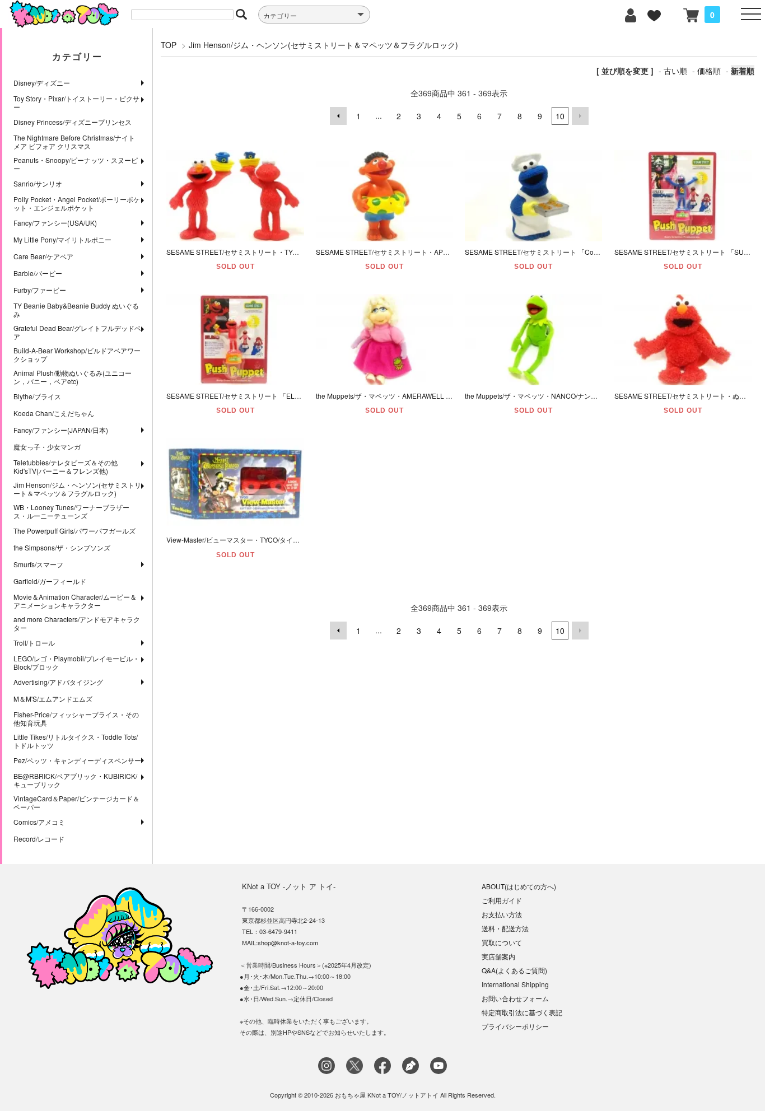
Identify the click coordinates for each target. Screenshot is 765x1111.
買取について (502, 942)
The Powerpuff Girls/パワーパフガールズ (74, 530)
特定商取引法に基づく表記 (522, 1012)
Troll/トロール (34, 642)
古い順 (675, 70)
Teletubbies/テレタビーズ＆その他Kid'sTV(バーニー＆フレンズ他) (65, 466)
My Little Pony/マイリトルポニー (62, 239)
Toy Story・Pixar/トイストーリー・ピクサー (76, 102)
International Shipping (515, 984)
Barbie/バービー (37, 273)
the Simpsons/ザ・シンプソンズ (61, 547)
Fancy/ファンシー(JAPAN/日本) (60, 430)
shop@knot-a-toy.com (288, 942)
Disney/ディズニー (41, 82)
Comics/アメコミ (39, 822)
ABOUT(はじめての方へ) (519, 886)
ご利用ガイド (502, 900)
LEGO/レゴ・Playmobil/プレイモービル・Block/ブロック (76, 662)
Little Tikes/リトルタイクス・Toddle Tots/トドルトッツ (75, 741)
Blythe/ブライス (37, 396)
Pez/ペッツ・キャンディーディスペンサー (77, 760)
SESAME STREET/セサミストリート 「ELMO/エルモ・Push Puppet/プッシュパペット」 (300, 395)
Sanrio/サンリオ (37, 183)
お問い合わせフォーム (515, 998)
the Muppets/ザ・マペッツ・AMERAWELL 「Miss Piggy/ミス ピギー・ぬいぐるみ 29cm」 (452, 395)
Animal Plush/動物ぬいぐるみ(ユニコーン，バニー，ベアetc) (72, 377)
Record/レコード (38, 838)
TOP (168, 44)
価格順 (709, 70)
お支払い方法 (502, 914)
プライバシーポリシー (515, 1026)
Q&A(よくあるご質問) (514, 970)
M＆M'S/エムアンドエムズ (52, 698)
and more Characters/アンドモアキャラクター (76, 623)
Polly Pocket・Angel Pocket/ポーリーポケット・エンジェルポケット (76, 203)
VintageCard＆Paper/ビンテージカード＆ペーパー (76, 802)
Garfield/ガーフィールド (49, 581)
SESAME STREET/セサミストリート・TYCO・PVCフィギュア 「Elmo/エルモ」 (287, 251)
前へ (338, 116)
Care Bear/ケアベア (43, 256)
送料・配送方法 (505, 928)
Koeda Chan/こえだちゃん (53, 413)
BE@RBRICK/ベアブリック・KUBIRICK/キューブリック (75, 780)
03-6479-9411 (278, 931)
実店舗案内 (498, 956)
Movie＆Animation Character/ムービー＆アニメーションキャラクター (75, 601)
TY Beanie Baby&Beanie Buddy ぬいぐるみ (76, 310)
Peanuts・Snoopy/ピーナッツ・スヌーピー (75, 164)
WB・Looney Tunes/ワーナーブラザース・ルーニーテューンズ (71, 511)
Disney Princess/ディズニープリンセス (72, 122)
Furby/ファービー (39, 290)
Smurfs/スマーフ (38, 564)
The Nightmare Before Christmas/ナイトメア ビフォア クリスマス (74, 142)
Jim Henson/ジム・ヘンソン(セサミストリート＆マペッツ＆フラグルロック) (77, 489)
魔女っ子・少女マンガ (47, 446)
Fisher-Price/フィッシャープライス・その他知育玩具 (76, 718)
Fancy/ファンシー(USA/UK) (55, 222)
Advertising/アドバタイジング (58, 682)
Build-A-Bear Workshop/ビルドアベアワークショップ (77, 354)
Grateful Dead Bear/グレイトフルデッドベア (77, 332)
